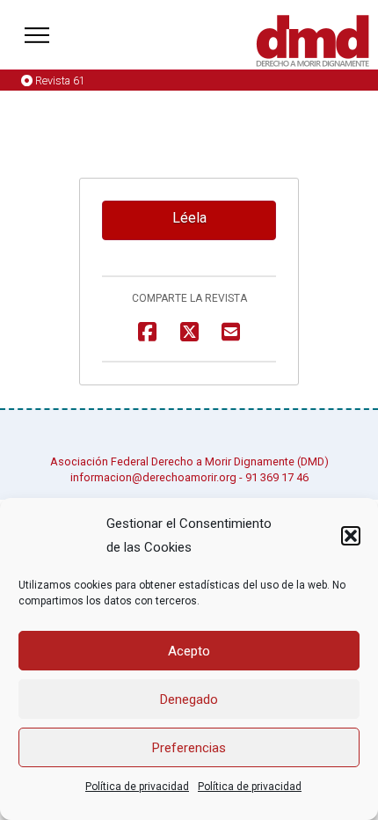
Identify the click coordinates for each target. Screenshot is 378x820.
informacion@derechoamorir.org (153, 477)
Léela (189, 217)
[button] (351, 536)
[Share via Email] (231, 332)
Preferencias (189, 748)
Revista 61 (60, 80)
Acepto (189, 651)
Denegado (189, 699)
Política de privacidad (137, 786)
